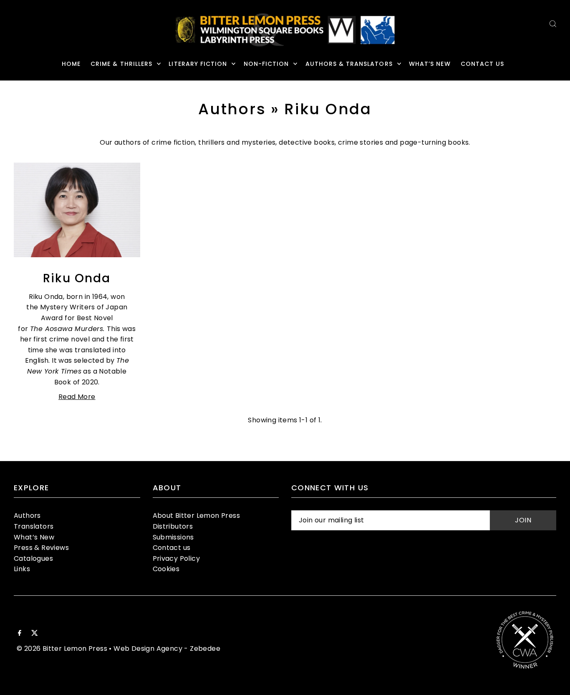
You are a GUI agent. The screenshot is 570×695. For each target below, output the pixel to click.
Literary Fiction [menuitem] (198, 64)
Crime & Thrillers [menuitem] (121, 64)
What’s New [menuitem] (430, 64)
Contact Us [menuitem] (482, 64)
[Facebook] (19, 633)
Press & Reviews (41, 547)
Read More (77, 396)
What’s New (34, 537)
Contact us (172, 547)
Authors (232, 109)
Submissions (173, 537)
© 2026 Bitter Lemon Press (62, 648)
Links (22, 569)
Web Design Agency (147, 648)
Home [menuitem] (71, 64)
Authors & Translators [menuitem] (349, 64)
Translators (33, 526)
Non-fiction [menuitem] (266, 64)
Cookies (166, 569)
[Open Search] (553, 24)
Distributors (173, 526)
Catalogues (33, 558)
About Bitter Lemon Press (196, 515)
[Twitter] (34, 633)
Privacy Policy (176, 558)
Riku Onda (77, 278)
